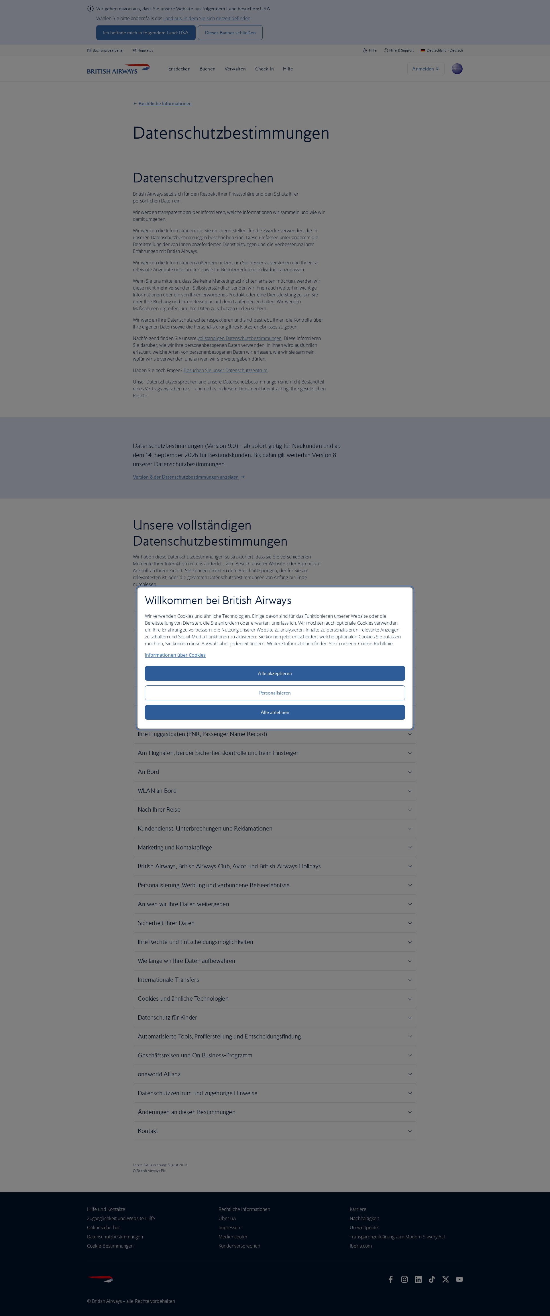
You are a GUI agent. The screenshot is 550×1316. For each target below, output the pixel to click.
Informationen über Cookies (175, 655)
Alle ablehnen (275, 712)
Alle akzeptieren (275, 673)
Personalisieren (275, 693)
